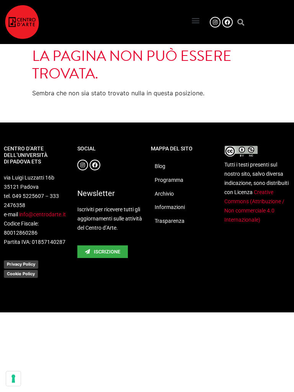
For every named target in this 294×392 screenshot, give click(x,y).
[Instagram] (215, 22)
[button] (195, 20)
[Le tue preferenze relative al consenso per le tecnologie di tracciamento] (13, 378)
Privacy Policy (21, 264)
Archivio (164, 194)
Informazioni (170, 207)
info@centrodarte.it (42, 214)
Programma (169, 180)
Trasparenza (170, 221)
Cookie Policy (21, 273)
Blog (160, 166)
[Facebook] (227, 22)
